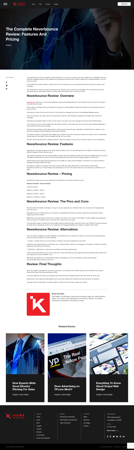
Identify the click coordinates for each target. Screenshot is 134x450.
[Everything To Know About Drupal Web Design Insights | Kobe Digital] (109, 356)
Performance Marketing (67, 417)
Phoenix (85, 426)
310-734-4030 (111, 427)
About (33, 4)
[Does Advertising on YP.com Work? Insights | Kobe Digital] (67, 356)
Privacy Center (117, 446)
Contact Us (124, 4)
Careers (38, 429)
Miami (85, 417)
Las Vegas (86, 423)
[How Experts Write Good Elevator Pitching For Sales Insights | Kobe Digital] (25, 356)
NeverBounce (31, 102)
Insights (56, 4)
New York (86, 420)
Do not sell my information (106, 446)
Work (40, 4)
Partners (39, 432)
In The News (40, 435)
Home (38, 417)
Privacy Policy (125, 446)
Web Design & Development (68, 420)
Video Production (65, 423)
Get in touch (111, 430)
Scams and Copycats (43, 438)
